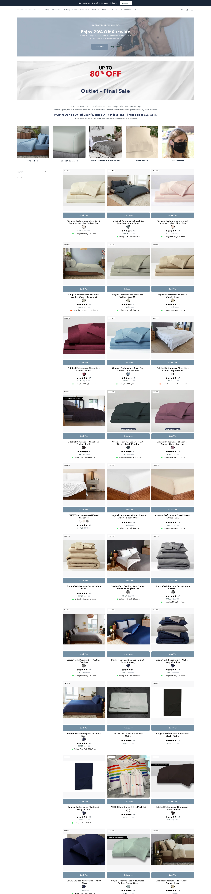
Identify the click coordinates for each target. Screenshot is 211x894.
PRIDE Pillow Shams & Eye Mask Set (128, 807)
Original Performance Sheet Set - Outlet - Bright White (173, 369)
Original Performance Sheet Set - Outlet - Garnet (84, 369)
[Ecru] (84, 226)
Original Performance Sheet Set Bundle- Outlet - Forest (128, 222)
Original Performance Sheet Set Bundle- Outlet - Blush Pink (172, 222)
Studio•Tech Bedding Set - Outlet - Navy (84, 734)
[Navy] (84, 739)
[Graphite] (87, 521)
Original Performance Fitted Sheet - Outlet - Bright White (128, 516)
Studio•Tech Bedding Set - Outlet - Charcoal (173, 587)
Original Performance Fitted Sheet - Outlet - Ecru (172, 516)
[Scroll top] (208, 891)
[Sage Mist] (84, 300)
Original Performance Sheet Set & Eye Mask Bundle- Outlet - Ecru (83, 222)
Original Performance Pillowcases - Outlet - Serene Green (128, 882)
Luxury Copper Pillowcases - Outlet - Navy (84, 882)
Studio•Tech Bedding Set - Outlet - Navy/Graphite (173, 661)
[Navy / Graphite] (128, 665)
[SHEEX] (26, 9)
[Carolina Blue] (128, 374)
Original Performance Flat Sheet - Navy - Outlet (83, 808)
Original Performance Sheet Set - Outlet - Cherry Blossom (173, 443)
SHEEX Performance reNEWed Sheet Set (84, 516)
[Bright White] (172, 374)
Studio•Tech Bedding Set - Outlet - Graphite (84, 661)
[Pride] (128, 810)
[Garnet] (84, 374)
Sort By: (20, 172)
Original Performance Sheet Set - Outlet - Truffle (84, 443)
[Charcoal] (172, 592)
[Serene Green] (128, 886)
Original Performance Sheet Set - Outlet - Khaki (173, 295)
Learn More (125, 3)
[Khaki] (172, 300)
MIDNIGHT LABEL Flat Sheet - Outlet (128, 734)
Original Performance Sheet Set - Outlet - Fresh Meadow (128, 443)
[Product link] (84, 202)
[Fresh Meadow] (128, 447)
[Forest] (128, 226)
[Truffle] (84, 447)
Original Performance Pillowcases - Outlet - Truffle (173, 808)
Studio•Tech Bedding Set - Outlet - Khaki (84, 587)
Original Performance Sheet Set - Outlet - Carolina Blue (128, 369)
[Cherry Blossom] (172, 447)
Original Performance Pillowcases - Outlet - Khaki (173, 882)
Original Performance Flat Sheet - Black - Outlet (172, 734)
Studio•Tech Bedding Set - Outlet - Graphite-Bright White (128, 587)
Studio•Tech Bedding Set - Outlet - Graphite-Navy (128, 661)
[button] (182, 9)
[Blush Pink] (172, 226)
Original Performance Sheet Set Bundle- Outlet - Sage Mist (83, 295)
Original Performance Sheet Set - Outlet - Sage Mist (128, 295)
